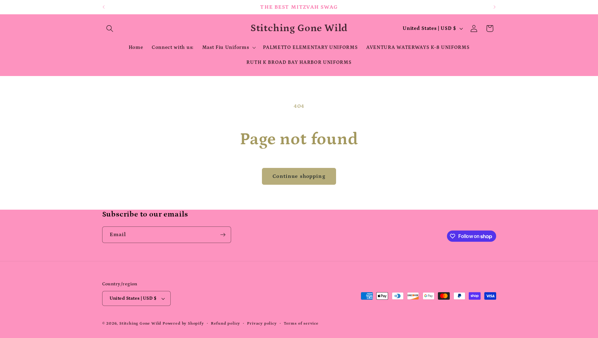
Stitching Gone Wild (141, 323)
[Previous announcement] (103, 7)
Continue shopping (299, 176)
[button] (110, 28)
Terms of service (301, 323)
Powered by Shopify (183, 323)
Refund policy (225, 323)
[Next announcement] (494, 7)
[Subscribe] (223, 234)
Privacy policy (262, 323)
